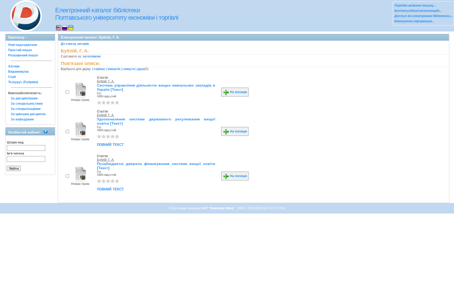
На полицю (238, 92)
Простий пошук (20, 50)
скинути (128, 69)
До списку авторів (75, 44)
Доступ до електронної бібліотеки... (423, 16)
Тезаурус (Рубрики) (23, 82)
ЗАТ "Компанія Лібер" (219, 208)
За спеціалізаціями (25, 109)
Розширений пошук (23, 55)
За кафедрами (22, 119)
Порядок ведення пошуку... (415, 5)
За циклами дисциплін (28, 114)
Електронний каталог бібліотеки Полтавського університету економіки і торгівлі (116, 14)
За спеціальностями (27, 103)
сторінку (98, 69)
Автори (13, 66)
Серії (12, 77)
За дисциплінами (24, 98)
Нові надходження (22, 45)
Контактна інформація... (414, 21)
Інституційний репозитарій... (418, 11)
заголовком (91, 56)
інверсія (113, 69)
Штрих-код (15, 142)
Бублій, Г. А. (105, 81)
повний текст (110, 144)
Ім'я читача (15, 153)
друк (141, 69)
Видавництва (18, 71)
